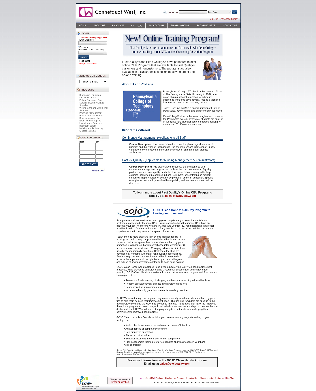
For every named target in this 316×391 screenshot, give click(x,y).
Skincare (83, 110)
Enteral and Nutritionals (91, 115)
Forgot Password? (88, 63)
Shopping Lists (206, 378)
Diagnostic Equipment (90, 95)
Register (84, 60)
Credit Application (120, 382)
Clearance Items (87, 131)
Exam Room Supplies (90, 120)
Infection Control (87, 97)
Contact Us (220, 378)
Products (159, 378)
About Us (150, 378)
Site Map (230, 378)
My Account (179, 378)
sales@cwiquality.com (180, 195)
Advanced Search (229, 19)
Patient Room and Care (91, 100)
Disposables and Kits (89, 118)
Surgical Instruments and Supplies (91, 104)
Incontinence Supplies (90, 123)
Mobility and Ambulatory (91, 128)
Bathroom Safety (87, 126)
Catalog (168, 378)
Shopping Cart (192, 378)
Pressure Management (90, 113)
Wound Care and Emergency (93, 108)
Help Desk (214, 19)
